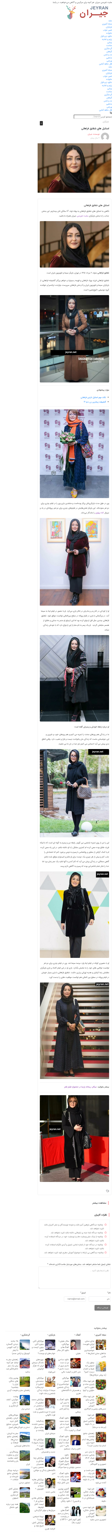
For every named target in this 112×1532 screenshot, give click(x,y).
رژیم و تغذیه (107, 39)
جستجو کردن (106, 116)
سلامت (109, 45)
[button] (56, 113)
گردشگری (108, 48)
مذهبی (109, 57)
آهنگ (78, 1335)
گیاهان (109, 51)
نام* (109, 1292)
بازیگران (109, 27)
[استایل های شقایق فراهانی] (74, 168)
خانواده (109, 33)
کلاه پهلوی (99, 512)
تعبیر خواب (107, 30)
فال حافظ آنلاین (105, 64)
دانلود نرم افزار (106, 36)
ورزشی (109, 60)
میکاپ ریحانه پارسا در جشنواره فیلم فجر (80, 1086)
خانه (110, 20)
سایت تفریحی (82, 215)
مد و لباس (108, 54)
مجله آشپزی (107, 23)
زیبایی (109, 42)
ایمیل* (83, 1292)
